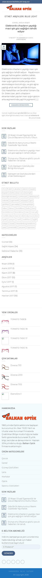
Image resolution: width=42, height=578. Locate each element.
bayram (5, 193)
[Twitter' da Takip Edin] (13, 562)
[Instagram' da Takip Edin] (36, 2)
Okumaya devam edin (21, 105)
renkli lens (26, 220)
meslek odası (7, 216)
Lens (4, 472)
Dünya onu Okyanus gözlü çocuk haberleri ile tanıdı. (24, 159)
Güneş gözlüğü (27, 204)
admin (30, 38)
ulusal (12, 223)
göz (31, 200)
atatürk (25, 189)
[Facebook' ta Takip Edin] (33, 2)
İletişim (30, 571)
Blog (22, 571)
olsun (36, 216)
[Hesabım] (39, 7)
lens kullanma (7, 212)
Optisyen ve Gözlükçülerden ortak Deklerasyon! (21, 175)
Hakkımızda (14, 571)
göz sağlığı (16, 204)
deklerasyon (33, 197)
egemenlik (15, 200)
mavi (22, 115)
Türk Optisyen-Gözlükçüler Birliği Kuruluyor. (21, 167)
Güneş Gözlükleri (10, 467)
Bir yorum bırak (34, 118)
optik (4, 220)
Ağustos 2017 (8, 286)
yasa (4, 227)
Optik (4, 481)
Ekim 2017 (6, 277)
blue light (28, 193)
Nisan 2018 (7, 264)
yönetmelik (12, 227)
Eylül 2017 (6, 282)
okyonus (29, 216)
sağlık (35, 220)
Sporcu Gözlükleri (10, 486)
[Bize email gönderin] (38, 2)
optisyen (12, 220)
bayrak (32, 189)
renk (19, 220)
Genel (4, 463)
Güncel (15, 23)
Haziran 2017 (8, 296)
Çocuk (5, 458)
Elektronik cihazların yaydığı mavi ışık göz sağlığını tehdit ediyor (21, 28)
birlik (12, 193)
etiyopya (24, 200)
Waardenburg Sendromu (25, 223)
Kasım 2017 (7, 273)
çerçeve (22, 227)
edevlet (5, 200)
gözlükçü (5, 204)
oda (22, 216)
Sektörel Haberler (10, 251)
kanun (11, 208)
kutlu (28, 208)
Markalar (6, 477)
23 (3, 189)
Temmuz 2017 (8, 291)
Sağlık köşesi (24, 23)
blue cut (29, 113)
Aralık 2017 (7, 268)
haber (4, 208)
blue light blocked (12, 115)
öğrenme (31, 227)
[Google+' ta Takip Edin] (22, 562)
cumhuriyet (22, 197)
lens (33, 208)
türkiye (5, 223)
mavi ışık (27, 115)
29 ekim (9, 189)
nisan (16, 216)
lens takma (19, 212)
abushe (17, 189)
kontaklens (20, 208)
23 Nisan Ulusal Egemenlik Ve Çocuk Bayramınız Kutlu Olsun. (22, 136)
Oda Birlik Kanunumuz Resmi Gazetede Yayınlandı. (22, 144)
